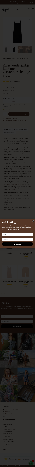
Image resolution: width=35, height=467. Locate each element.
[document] (17, 233)
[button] (32, 221)
